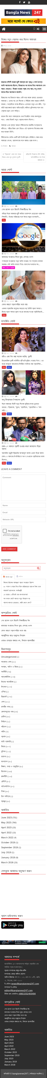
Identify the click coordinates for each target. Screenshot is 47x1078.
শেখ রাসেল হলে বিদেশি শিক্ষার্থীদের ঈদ (15, 620)
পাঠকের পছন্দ (9, 577)
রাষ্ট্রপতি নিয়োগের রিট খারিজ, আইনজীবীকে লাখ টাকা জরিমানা (35, 157)
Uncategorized (8, 657)
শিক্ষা (4, 220)
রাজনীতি (4, 776)
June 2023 (6, 817)
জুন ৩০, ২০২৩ (9, 206)
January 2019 (8, 857)
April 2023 (6, 827)
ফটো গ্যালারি (6, 741)
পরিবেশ (4, 726)
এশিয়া (3, 691)
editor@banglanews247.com (18, 990)
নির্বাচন (3, 721)
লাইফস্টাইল (5, 786)
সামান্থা (14, 146)
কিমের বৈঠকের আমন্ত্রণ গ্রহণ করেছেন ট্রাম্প (19, 582)
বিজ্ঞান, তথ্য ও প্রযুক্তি (8, 267)
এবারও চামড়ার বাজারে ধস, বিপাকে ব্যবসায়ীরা (18, 640)
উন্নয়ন (4, 686)
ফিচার (4, 367)
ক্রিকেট (4, 696)
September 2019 (9, 847)
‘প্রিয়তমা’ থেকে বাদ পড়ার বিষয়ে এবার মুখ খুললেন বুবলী (11, 155)
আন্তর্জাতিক (5, 677)
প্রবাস (3, 736)
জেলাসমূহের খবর (7, 711)
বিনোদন (5, 146)
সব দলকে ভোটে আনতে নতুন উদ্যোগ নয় (17, 598)
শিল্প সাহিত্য (5, 796)
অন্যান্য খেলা (6, 662)
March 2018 (7, 862)
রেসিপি (3, 781)
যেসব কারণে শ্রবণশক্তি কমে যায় (13, 630)
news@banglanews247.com (25, 984)
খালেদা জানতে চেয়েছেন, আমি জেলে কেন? (17, 602)
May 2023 (6, 822)
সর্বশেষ (20, 576)
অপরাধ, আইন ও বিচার (9, 667)
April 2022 (6, 832)
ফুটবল (3, 751)
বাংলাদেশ (4, 761)
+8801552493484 (27, 994)
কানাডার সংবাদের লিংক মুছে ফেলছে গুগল (16, 625)
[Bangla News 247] (3, 28)
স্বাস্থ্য (4, 315)
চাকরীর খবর (5, 706)
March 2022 (7, 837)
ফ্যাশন (3, 756)
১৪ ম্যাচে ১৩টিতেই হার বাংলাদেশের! (16, 594)
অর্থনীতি (4, 671)
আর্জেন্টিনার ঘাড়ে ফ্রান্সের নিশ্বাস (13, 635)
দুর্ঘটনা (3, 716)
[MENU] (44, 29)
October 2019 (8, 842)
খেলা (3, 701)
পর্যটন (3, 731)
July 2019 (6, 852)
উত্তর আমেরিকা (7, 682)
